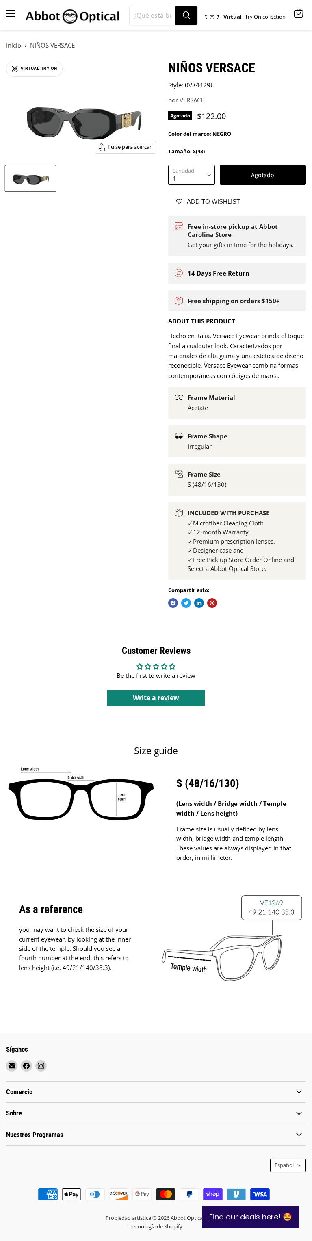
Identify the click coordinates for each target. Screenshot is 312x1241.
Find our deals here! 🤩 (250, 1217)
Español (284, 1165)
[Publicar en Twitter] (186, 603)
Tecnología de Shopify (156, 1226)
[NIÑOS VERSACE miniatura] (30, 178)
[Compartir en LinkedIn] (199, 603)
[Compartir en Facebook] (173, 603)
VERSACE (192, 100)
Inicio (13, 45)
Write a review (156, 697)
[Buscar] (186, 15)
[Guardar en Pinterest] (212, 603)
